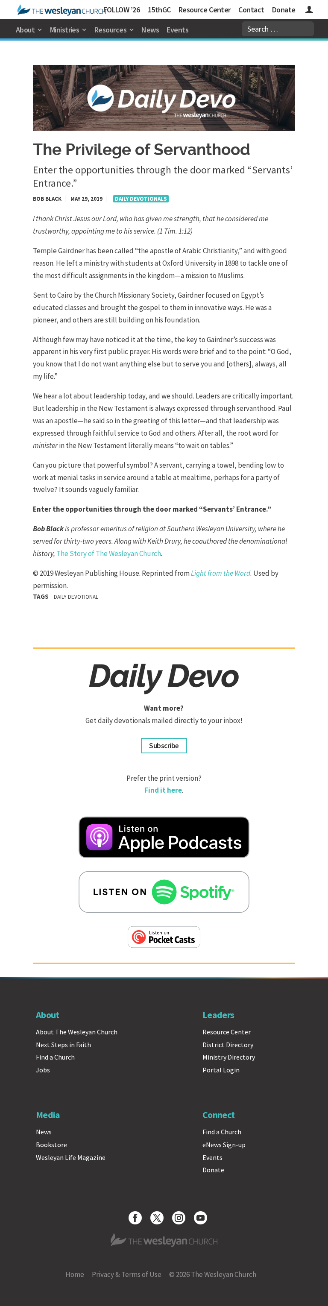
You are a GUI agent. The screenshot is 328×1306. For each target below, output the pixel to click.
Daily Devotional (76, 596)
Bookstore (51, 1144)
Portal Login (221, 1070)
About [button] (25, 30)
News (150, 30)
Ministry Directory (228, 1057)
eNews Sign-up (224, 1144)
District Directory (227, 1044)
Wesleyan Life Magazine (70, 1157)
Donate (284, 10)
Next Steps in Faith (63, 1044)
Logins (309, 11)
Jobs (43, 1070)
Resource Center (205, 10)
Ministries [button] (64, 30)
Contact (251, 10)
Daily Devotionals (141, 198)
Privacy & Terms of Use (126, 1274)
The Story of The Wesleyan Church (108, 553)
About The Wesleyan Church (76, 1032)
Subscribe (164, 745)
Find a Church (55, 1057)
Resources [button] (110, 30)
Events (177, 30)
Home (74, 1274)
